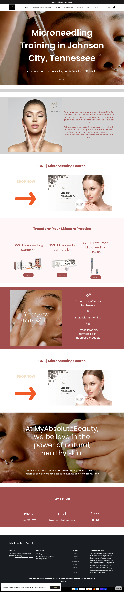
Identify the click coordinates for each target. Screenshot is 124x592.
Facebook (25, 557)
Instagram (18, 557)
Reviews (75, 556)
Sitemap (75, 564)
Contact (96, 7)
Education (80, 7)
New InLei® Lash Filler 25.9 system (42, 7)
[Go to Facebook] (58, 582)
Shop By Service (68, 7)
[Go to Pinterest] (66, 582)
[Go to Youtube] (63, 582)
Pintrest (31, 557)
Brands (58, 7)
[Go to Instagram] (61, 582)
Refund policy (75, 562)
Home (27, 7)
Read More (62, 79)
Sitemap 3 (75, 570)
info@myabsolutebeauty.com (62, 520)
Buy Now (28, 275)
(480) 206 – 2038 (29, 520)
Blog (88, 7)
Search (76, 553)
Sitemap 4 (76, 572)
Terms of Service (75, 559)
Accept (55, 587)
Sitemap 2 (75, 567)
